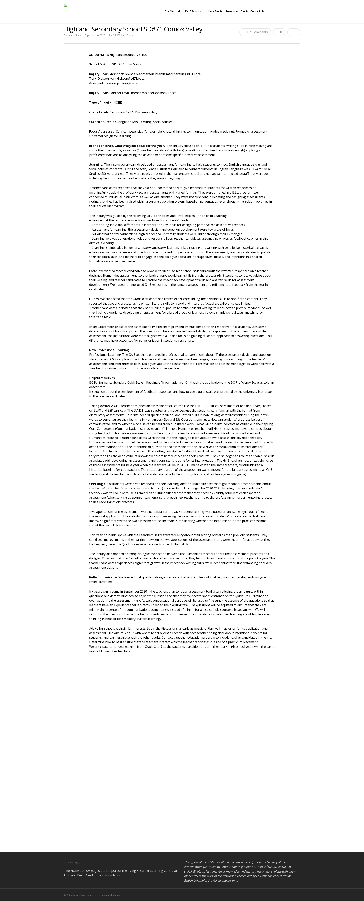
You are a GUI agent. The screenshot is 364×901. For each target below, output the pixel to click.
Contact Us (257, 11)
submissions (74, 35)
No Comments (257, 32)
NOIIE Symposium (195, 11)
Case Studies (216, 11)
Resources (232, 11)
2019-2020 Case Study (121, 35)
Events (244, 11)
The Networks (173, 11)
